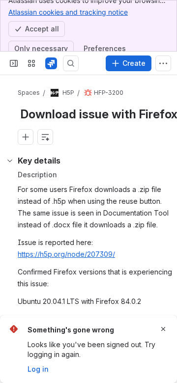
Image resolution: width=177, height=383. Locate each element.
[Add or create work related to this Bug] (25, 137)
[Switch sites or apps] (31, 63)
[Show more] (163, 63)
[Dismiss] (163, 329)
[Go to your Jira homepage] (51, 63)
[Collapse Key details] (10, 160)
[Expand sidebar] (14, 63)
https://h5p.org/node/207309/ (66, 254)
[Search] (71, 63)
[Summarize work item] (45, 137)
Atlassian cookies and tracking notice (68, 12)
